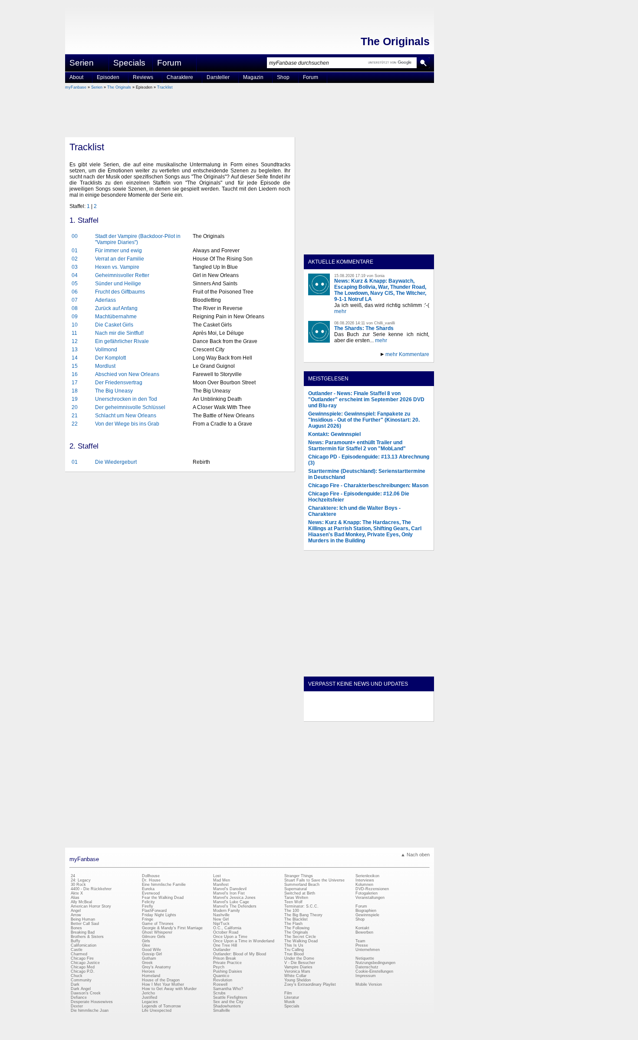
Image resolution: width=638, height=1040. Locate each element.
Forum (169, 62)
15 (75, 366)
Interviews (364, 880)
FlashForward (154, 910)
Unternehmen (367, 950)
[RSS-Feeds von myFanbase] (329, 714)
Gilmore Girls (153, 936)
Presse (361, 945)
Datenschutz (366, 967)
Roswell (220, 984)
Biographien (365, 910)
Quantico (221, 976)
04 (75, 275)
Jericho (148, 993)
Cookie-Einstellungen (374, 971)
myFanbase (75, 87)
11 (74, 333)
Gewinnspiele (367, 915)
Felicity (148, 902)
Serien (96, 87)
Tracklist (165, 87)
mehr (340, 311)
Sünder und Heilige (118, 284)
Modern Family (226, 910)
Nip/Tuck (221, 923)
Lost (217, 876)
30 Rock (78, 884)
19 (75, 399)
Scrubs (219, 993)
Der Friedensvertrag (118, 383)
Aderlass (105, 300)
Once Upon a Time (230, 936)
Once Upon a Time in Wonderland (243, 941)
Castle (76, 950)
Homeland (151, 976)
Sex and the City (228, 1002)
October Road (225, 932)
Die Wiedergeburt (116, 462)
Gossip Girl (152, 954)
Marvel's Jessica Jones (234, 897)
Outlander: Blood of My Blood (239, 954)
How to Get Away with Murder (169, 989)
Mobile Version (368, 984)
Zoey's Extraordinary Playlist (310, 984)
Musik (289, 1002)
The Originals (395, 41)
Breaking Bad (83, 932)
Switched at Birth (299, 893)
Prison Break (224, 958)
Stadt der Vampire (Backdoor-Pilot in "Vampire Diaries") (138, 239)
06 (75, 292)
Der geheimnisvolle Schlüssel (130, 407)
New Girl (221, 919)
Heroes (148, 971)
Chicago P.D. (83, 971)
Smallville (221, 1010)
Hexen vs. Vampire (117, 267)
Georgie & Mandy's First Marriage (172, 928)
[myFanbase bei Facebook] (349, 714)
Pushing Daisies (227, 971)
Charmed (79, 954)
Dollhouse (151, 876)
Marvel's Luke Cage (231, 902)
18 (75, 391)
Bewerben (364, 932)
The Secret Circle (300, 936)
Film (288, 993)
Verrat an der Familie (119, 259)
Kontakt (362, 928)
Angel (76, 910)
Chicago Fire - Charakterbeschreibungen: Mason (368, 485)
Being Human (83, 919)
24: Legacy (81, 880)
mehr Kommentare (407, 354)
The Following (296, 928)
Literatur (291, 997)
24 (73, 876)
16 (75, 374)
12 (75, 341)
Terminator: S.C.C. (301, 906)
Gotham (149, 958)
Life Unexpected (156, 1010)
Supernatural (295, 889)
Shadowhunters (227, 1006)
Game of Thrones (158, 923)
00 (75, 236)
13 (75, 350)
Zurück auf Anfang (116, 308)
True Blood (294, 954)
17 (75, 383)
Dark (75, 984)
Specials (129, 62)
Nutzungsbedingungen (375, 963)
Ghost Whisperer (157, 932)
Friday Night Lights (159, 915)
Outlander (221, 950)
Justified (149, 997)
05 (75, 284)
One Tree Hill (225, 945)
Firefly (147, 906)
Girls (146, 941)
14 (75, 358)
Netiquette (364, 958)
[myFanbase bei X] (369, 714)
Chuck (76, 976)
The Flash (293, 923)
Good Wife (151, 950)
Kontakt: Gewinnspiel (334, 434)
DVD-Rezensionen (372, 889)
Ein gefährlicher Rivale (122, 341)
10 (75, 325)
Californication (83, 945)
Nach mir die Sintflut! (119, 333)
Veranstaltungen (370, 897)
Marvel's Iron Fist (229, 893)
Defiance (79, 997)
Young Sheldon (297, 980)
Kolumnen (364, 884)
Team (360, 941)
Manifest (221, 884)
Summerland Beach (301, 884)
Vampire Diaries (298, 967)
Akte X (77, 893)
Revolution (222, 980)
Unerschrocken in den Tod (126, 399)
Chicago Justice (85, 963)
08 (75, 308)
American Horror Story (91, 906)
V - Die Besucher (299, 963)
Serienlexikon (367, 876)
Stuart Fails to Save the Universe (314, 880)
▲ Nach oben (415, 854)
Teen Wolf (293, 902)
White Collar (295, 976)
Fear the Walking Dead (163, 897)
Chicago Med (83, 967)
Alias (75, 897)
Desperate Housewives (92, 1002)
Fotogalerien (366, 893)
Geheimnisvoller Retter (122, 275)
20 (75, 407)
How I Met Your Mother (163, 984)
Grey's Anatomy (156, 967)
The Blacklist (296, 919)
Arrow (76, 915)
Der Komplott (110, 358)
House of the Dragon (161, 980)
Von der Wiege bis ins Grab (127, 424)
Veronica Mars (297, 971)
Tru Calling (294, 950)
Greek (147, 963)
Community (81, 980)
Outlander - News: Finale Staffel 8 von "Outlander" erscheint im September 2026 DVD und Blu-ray (366, 399)
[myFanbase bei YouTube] (409, 714)
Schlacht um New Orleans (125, 416)
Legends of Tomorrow (161, 1006)
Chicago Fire (82, 958)
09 (75, 317)
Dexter (77, 1006)
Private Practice (227, 963)
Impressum (365, 976)
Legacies (150, 1002)
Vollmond (106, 350)
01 (75, 251)
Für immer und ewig (118, 251)
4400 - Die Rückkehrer (91, 889)
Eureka (148, 889)
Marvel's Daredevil (230, 889)
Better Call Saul (85, 923)
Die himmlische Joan (90, 1010)
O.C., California (227, 928)
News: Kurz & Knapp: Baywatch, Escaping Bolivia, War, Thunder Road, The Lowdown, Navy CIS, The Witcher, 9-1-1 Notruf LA (380, 290)
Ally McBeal (81, 902)
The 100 (291, 910)
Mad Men (221, 880)
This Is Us (293, 945)
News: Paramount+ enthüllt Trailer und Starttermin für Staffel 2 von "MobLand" (357, 445)
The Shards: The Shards (364, 328)
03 (75, 267)
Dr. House (151, 880)
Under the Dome (299, 958)
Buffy (75, 941)
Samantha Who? (228, 989)
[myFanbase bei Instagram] (389, 714)
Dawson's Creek (86, 993)
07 (75, 300)
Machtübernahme (116, 317)
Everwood (151, 893)
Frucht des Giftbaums (120, 292)
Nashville (221, 915)
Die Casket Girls (114, 325)
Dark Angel (81, 989)
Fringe (147, 919)
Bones (76, 928)
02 (75, 259)
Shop (360, 919)
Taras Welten (296, 897)
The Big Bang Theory (303, 915)
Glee (146, 945)
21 (75, 416)
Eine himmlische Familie (164, 884)
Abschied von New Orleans (127, 374)
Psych (218, 967)
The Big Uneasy (114, 391)
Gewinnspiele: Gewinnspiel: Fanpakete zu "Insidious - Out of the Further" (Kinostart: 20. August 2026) (364, 420)
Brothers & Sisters (87, 936)
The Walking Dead (301, 941)
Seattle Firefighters (230, 997)
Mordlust (105, 366)
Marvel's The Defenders (235, 906)
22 (75, 424)
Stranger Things (298, 876)
